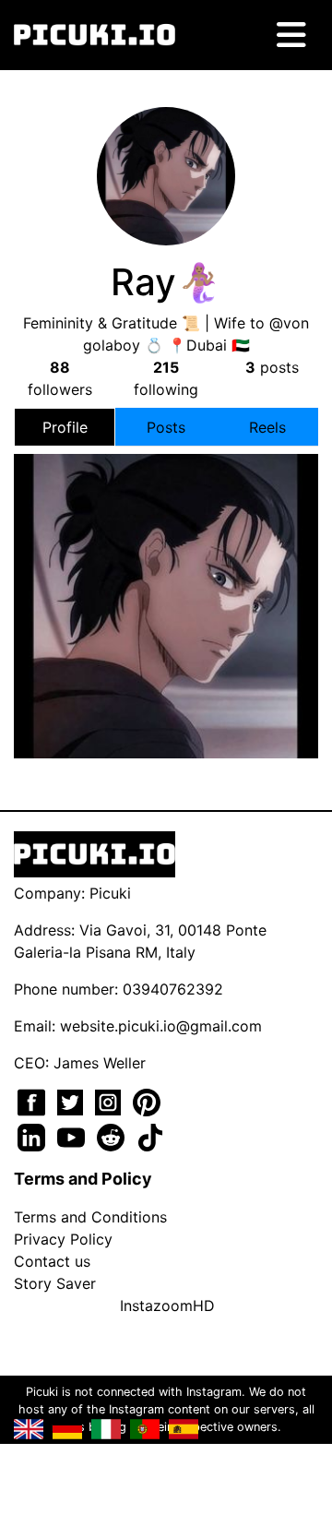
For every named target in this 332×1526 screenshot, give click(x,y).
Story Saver (55, 1283)
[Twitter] (72, 1100)
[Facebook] (33, 1100)
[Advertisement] (166, 570)
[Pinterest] (146, 1100)
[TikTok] (150, 1136)
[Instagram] (110, 1100)
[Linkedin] (33, 1136)
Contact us (52, 1261)
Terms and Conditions (90, 1217)
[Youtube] (73, 1136)
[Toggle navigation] (291, 35)
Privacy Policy (63, 1239)
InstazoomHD (167, 1305)
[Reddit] (113, 1136)
